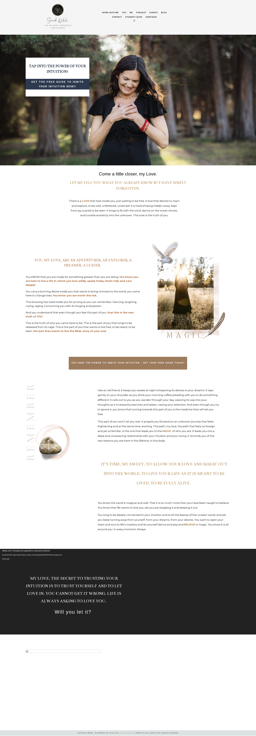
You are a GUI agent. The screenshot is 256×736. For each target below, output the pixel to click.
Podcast (141, 13)
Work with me (110, 13)
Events (153, 13)
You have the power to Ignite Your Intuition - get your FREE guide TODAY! (128, 362)
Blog (164, 13)
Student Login (133, 17)
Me (131, 13)
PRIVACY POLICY (126, 733)
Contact (117, 17)
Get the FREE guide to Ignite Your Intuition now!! (57, 84)
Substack (151, 17)
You (124, 13)
